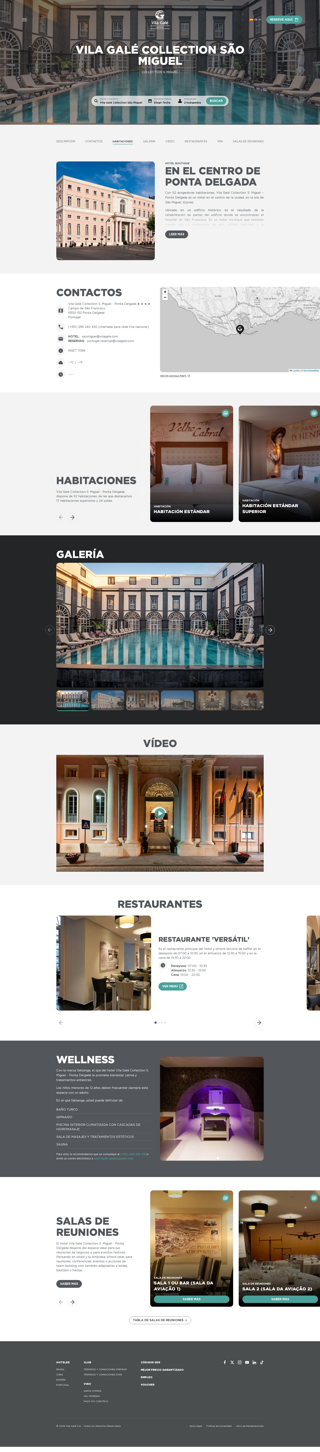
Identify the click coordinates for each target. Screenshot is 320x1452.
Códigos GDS (150, 1362)
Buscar (216, 101)
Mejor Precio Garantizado (162, 1369)
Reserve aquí (281, 19)
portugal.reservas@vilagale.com (110, 341)
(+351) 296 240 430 (133, 1154)
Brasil (60, 1369)
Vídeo (170, 141)
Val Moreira (92, 1396)
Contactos (93, 141)
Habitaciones (123, 141)
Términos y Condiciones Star (103, 1374)
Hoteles (63, 1362)
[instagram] (239, 1362)
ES (255, 19)
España (61, 1379)
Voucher (147, 1384)
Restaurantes (196, 141)
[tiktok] (262, 1362)
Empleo (146, 1377)
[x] (232, 1362)
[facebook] (225, 1362)
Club (87, 1362)
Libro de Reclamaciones (250, 1426)
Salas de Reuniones (248, 141)
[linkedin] (254, 1362)
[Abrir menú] (24, 19)
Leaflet (295, 370)
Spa (220, 141)
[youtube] (247, 1362)
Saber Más (69, 1284)
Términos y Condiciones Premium (105, 1369)
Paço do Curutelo (96, 1401)
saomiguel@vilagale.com (100, 336)
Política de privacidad (218, 1426)
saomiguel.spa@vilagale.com (113, 1158)
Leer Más (176, 234)
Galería (149, 141)
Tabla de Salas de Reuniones (158, 1320)
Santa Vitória (92, 1390)
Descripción (65, 141)
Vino (87, 1383)
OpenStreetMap (311, 370)
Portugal (62, 1385)
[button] (240, 329)
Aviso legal (196, 1426)
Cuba (59, 1374)
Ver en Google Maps (173, 375)
